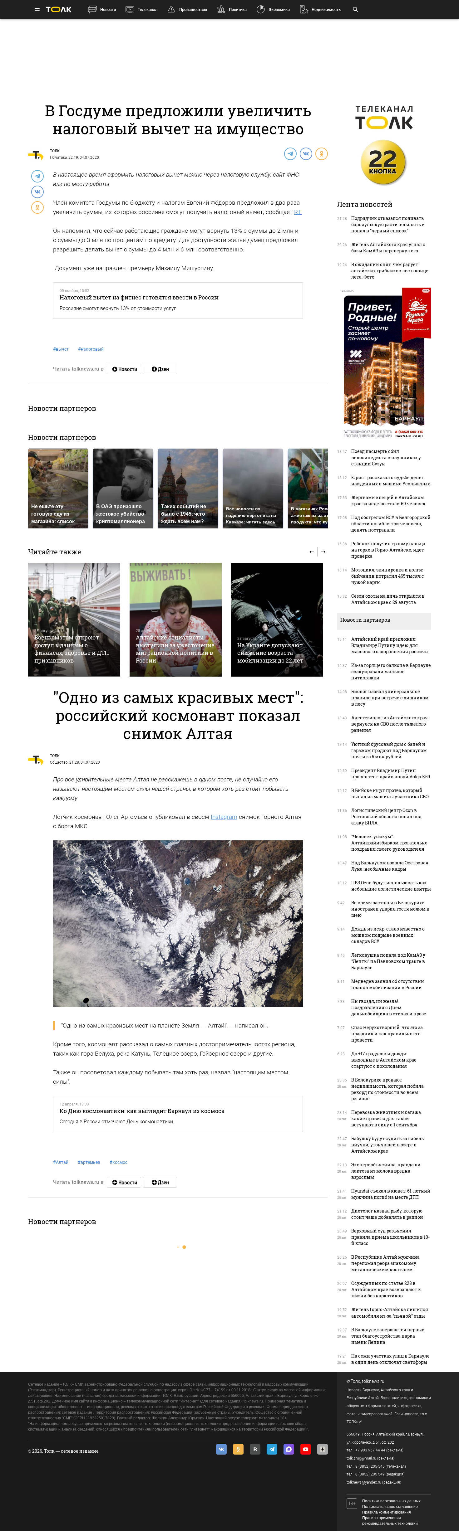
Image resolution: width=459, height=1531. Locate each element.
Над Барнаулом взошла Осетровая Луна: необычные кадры (389, 866)
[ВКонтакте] (305, 153)
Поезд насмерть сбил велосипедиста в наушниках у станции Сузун (386, 457)
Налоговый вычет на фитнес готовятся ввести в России (139, 297)
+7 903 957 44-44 (370, 1450)
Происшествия (193, 9)
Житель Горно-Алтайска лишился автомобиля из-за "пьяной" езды (389, 1312)
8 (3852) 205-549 (370, 1474)
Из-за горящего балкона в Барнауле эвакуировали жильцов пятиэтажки (391, 671)
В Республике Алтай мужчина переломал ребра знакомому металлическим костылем (385, 1263)
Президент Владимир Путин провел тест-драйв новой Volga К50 (390, 773)
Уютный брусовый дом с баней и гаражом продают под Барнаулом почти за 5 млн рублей (389, 750)
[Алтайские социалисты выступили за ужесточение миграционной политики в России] (176, 620)
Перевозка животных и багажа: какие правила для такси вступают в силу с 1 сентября (386, 1118)
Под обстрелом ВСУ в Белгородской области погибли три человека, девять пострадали (391, 523)
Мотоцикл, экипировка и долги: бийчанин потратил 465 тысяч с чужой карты (387, 576)
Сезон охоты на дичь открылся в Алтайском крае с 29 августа (388, 599)
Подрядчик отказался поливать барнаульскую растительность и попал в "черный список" (388, 224)
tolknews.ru (373, 1381)
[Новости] (124, 369)
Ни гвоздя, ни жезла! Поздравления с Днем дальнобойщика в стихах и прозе (388, 1007)
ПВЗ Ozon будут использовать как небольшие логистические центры (391, 886)
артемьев (89, 1162)
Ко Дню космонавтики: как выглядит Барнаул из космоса (142, 1111)
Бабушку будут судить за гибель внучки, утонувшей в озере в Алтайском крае (387, 1144)
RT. (298, 212)
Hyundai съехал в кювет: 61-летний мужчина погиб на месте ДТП (390, 1194)
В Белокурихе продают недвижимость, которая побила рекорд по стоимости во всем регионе (387, 1089)
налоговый (91, 349)
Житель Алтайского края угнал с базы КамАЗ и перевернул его (388, 247)
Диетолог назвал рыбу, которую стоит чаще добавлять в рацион (387, 1214)
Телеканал (147, 9)
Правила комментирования (386, 1512)
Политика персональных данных (391, 1501)
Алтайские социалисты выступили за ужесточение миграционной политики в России (175, 649)
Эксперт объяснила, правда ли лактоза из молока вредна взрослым (386, 1171)
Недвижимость (326, 9)
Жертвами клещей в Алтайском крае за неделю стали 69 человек (388, 500)
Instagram (224, 816)
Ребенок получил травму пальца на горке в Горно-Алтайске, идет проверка (388, 550)
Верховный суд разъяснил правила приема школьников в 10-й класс (390, 1237)
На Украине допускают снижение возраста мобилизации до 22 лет (270, 652)
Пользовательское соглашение (390, 1506)
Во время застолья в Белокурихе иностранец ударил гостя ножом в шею (390, 909)
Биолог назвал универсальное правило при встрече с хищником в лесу (390, 697)
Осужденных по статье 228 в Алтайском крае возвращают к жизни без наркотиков (386, 1289)
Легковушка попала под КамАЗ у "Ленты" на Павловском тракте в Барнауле (388, 961)
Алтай (60, 1162)
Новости (108, 9)
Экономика (279, 9)
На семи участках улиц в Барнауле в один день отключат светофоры (390, 1359)
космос (118, 1162)
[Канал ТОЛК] (160, 369)
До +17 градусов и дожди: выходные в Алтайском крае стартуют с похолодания (384, 1060)
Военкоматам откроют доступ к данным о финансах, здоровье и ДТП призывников (71, 649)
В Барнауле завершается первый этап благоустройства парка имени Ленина (388, 1336)
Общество (59, 762)
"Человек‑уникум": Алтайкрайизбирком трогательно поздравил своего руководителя (389, 843)
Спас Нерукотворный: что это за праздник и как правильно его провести (387, 1033)
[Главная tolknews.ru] (58, 9)
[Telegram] (290, 153)
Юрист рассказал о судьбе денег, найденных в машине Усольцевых (390, 480)
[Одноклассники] (321, 153)
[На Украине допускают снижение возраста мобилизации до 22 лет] (277, 620)
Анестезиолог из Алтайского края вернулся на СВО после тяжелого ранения (389, 724)
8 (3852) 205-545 (370, 1466)
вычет (61, 349)
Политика (238, 9)
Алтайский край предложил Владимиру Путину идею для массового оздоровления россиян (389, 645)
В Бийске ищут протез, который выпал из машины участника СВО (390, 793)
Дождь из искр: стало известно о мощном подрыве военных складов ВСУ (388, 935)
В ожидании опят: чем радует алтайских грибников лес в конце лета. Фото (389, 270)
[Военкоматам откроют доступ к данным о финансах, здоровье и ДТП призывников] (74, 620)
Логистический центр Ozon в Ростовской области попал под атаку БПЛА (386, 816)
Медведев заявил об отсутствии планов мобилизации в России (387, 984)
